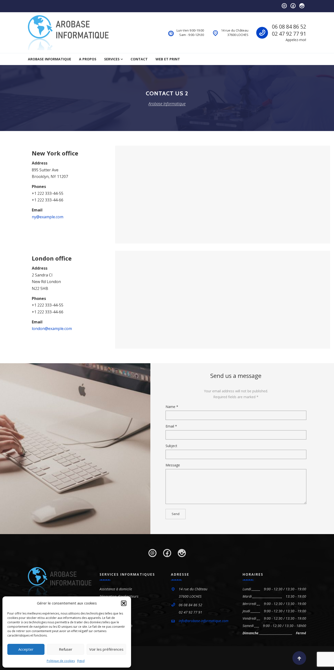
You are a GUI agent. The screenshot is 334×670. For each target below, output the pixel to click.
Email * (171, 426)
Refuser (65, 649)
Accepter (25, 649)
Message (173, 465)
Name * (172, 406)
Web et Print (168, 59)
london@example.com (52, 328)
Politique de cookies (61, 661)
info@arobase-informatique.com (203, 620)
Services (112, 59)
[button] (123, 603)
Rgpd (81, 661)
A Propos (87, 59)
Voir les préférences (106, 649)
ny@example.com (47, 217)
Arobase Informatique (49, 59)
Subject (171, 445)
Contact (139, 59)
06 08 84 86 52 (289, 26)
